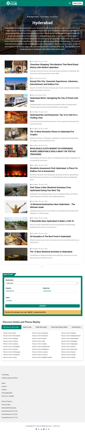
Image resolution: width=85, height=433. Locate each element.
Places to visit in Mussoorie (69, 349)
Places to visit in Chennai (10, 349)
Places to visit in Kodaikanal (40, 349)
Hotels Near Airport (41, 327)
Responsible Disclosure (9, 408)
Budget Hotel (34, 17)
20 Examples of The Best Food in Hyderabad (50, 236)
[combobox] (42, 283)
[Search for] (70, 4)
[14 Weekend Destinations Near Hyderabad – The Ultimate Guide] (16, 206)
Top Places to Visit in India (11, 327)
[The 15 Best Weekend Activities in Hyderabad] (16, 254)
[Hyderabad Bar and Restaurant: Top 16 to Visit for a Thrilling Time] (16, 117)
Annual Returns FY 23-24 (10, 411)
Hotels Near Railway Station (59, 327)
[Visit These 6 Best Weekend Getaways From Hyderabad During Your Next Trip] (16, 189)
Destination (9, 280)
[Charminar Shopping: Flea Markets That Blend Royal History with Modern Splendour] (16, 67)
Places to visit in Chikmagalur (11, 352)
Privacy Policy (6, 404)
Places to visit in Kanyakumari (41, 346)
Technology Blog (7, 393)
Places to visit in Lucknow (39, 354)
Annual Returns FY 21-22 (10, 417)
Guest (8, 297)
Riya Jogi (34, 78)
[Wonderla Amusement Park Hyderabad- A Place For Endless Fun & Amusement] (16, 170)
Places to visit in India (38, 341)
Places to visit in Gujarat (39, 338)
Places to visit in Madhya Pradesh (42, 357)
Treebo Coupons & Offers (10, 378)
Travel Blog (44, 17)
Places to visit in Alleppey (10, 338)
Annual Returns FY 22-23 (10, 414)
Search (42, 306)
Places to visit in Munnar (68, 346)
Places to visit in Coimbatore (11, 354)
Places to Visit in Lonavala (40, 352)
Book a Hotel (77, 3)
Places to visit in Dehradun (40, 336)
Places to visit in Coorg (9, 357)
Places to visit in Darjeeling (40, 333)
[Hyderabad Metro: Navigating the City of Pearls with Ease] (16, 100)
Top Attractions (76, 327)
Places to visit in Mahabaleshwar (71, 336)
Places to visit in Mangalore (69, 341)
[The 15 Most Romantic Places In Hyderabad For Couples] (16, 134)
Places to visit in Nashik (68, 357)
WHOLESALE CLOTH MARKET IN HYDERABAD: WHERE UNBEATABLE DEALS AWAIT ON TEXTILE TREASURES (52, 151)
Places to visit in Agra (9, 333)
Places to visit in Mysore (68, 352)
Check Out (46, 288)
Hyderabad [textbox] (42, 283)
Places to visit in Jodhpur (39, 344)
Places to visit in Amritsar (10, 341)
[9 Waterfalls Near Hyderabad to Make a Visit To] (16, 223)
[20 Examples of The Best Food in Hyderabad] (16, 238)
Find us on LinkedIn (8, 396)
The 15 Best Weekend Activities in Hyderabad (51, 251)
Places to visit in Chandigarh (11, 346)
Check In (8, 288)
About (3, 383)
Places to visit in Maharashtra (70, 338)
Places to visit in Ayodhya (10, 344)
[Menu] (3, 4)
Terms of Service (7, 401)
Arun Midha (35, 61)
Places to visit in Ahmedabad (11, 336)
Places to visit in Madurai (68, 333)
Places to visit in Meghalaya (69, 344)
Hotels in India (27, 327)
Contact (4, 386)
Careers (4, 389)
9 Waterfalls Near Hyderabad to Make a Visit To (52, 221)
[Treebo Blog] (12, 3)
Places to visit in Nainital (68, 354)
